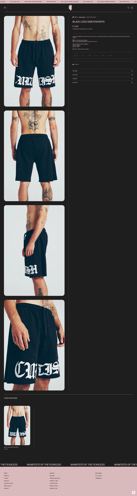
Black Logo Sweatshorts (17, 428)
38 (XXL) (110, 55)
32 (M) (89, 55)
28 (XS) (76, 55)
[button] (128, 7)
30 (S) (83, 55)
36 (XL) (103, 55)
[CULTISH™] (70, 8)
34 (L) (96, 55)
